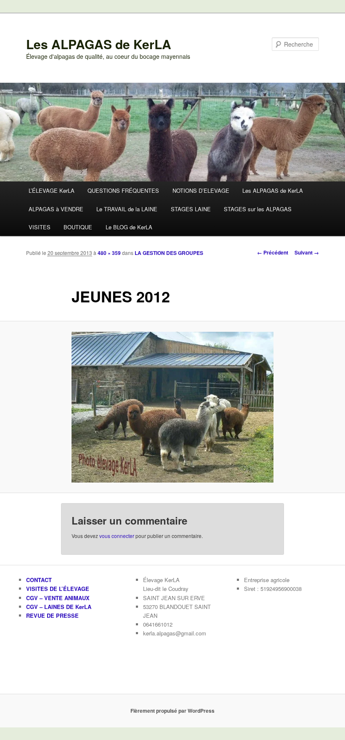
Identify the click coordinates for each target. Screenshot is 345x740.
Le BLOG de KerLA (129, 227)
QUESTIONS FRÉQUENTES (123, 190)
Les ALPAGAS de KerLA (98, 44)
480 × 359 (109, 253)
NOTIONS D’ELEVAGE (200, 190)
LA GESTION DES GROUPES (169, 253)
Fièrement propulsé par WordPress (172, 710)
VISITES (39, 227)
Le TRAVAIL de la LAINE (126, 209)
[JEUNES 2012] (172, 407)
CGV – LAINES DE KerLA (58, 607)
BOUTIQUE (78, 227)
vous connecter (116, 535)
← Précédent (272, 252)
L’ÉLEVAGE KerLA (51, 190)
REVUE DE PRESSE (52, 615)
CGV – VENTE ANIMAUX (58, 598)
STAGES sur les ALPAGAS (258, 209)
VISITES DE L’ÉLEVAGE (57, 589)
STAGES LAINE (191, 209)
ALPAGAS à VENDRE (56, 209)
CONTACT (39, 580)
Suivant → (307, 252)
